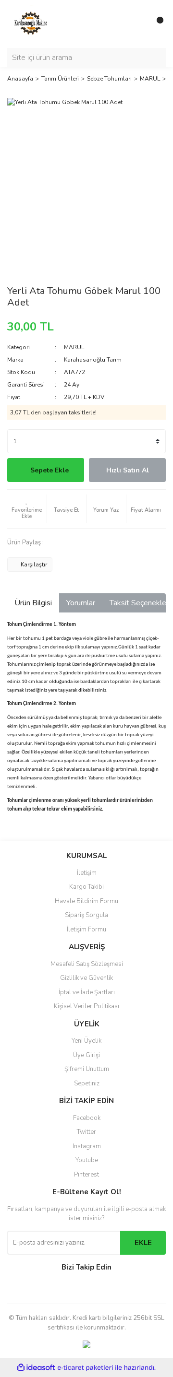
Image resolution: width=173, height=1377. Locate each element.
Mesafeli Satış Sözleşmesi (86, 964)
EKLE (143, 1243)
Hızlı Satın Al (127, 470)
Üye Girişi (86, 1055)
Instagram (87, 1146)
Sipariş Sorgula (86, 915)
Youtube (86, 1160)
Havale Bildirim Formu (86, 901)
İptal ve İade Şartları (87, 992)
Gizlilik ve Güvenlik (86, 978)
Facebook (86, 1118)
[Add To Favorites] (27, 508)
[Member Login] (137, 24)
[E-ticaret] (85, 1367)
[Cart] (156, 24)
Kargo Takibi (86, 887)
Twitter (86, 1132)
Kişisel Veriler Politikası (86, 1006)
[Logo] (31, 23)
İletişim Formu (86, 929)
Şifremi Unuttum (86, 1069)
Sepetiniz (86, 1083)
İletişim (87, 873)
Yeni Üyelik (86, 1040)
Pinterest (86, 1174)
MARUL (74, 347)
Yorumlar (80, 603)
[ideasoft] (36, 1367)
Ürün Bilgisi (33, 603)
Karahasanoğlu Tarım (93, 360)
